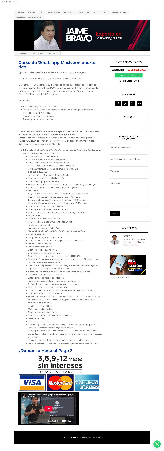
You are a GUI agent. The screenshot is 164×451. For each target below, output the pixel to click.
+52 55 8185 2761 (136, 70)
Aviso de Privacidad (83, 437)
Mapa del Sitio (98, 437)
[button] (157, 444)
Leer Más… (134, 245)
